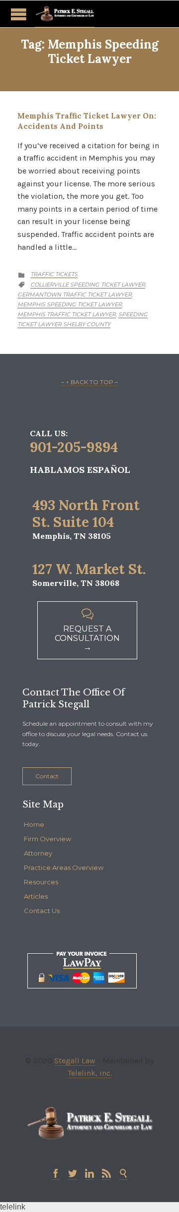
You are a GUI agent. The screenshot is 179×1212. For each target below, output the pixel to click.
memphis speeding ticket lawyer (69, 304)
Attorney (38, 853)
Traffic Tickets (54, 274)
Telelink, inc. (90, 1073)
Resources (41, 882)
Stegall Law (74, 1060)
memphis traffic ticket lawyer (66, 314)
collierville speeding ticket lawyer (87, 284)
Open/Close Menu (18, 14)
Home (34, 824)
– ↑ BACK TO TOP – (89, 382)
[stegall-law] (64, 13)
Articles (36, 896)
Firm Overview (47, 839)
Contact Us (42, 911)
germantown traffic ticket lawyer (74, 294)
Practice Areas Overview (63, 867)
